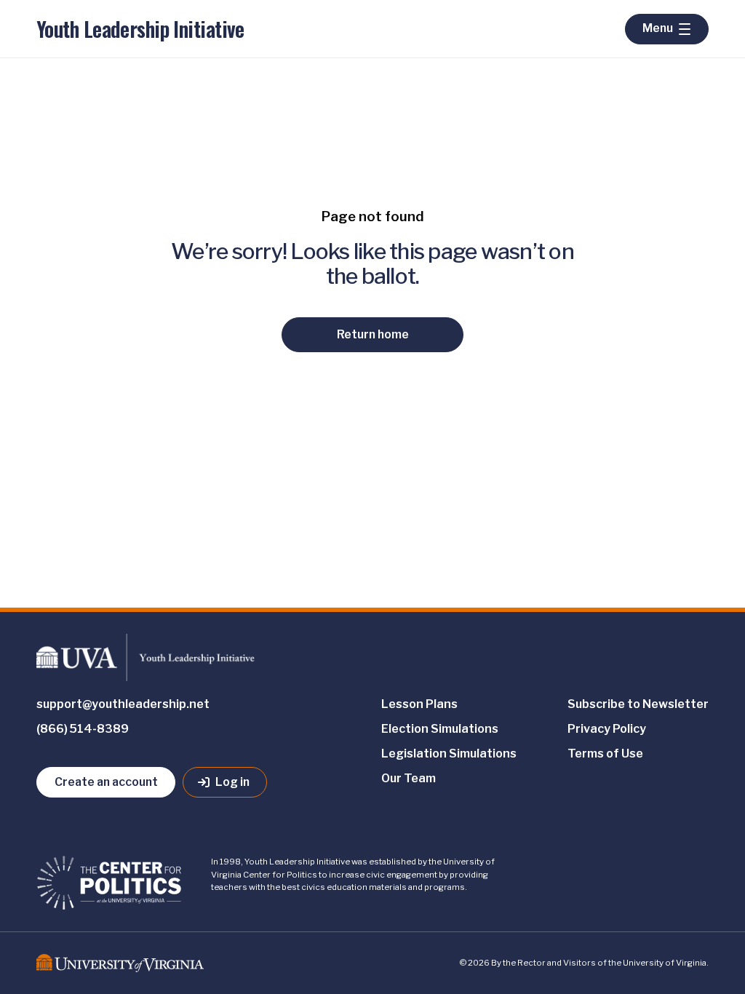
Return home (373, 334)
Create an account (106, 782)
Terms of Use (605, 753)
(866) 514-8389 (82, 729)
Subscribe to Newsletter (638, 704)
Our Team (408, 778)
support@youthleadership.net (123, 704)
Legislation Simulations (449, 753)
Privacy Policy (606, 729)
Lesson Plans (419, 704)
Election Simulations (439, 729)
